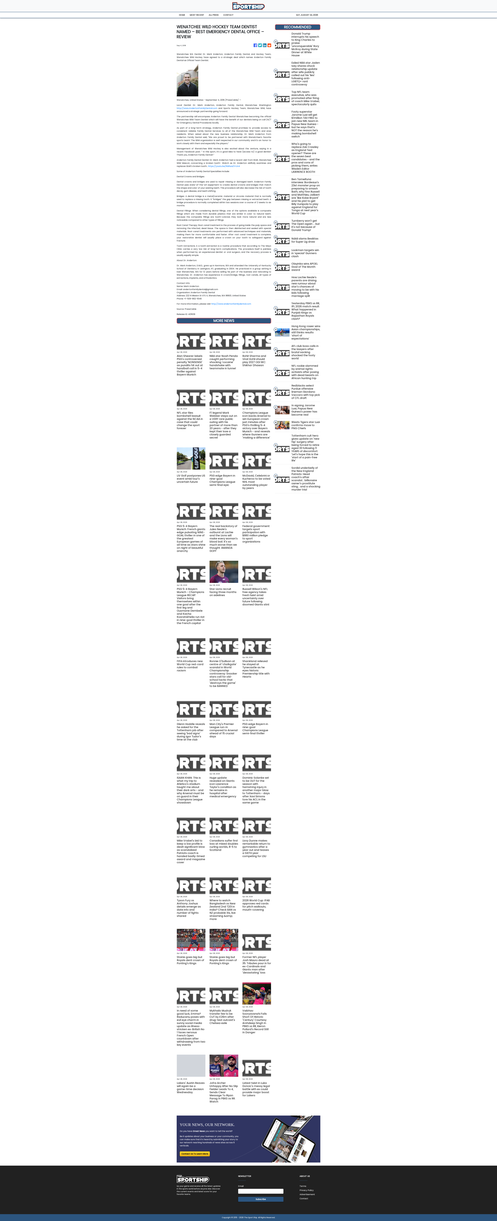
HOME (182, 14)
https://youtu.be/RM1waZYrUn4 (224, 166)
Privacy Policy (307, 1190)
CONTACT (228, 14)
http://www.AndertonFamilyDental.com (197, 108)
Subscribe (261, 1199)
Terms (303, 1186)
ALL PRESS (214, 14)
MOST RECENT (197, 14)
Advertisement (307, 1194)
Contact (304, 1198)
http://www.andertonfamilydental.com (231, 303)
